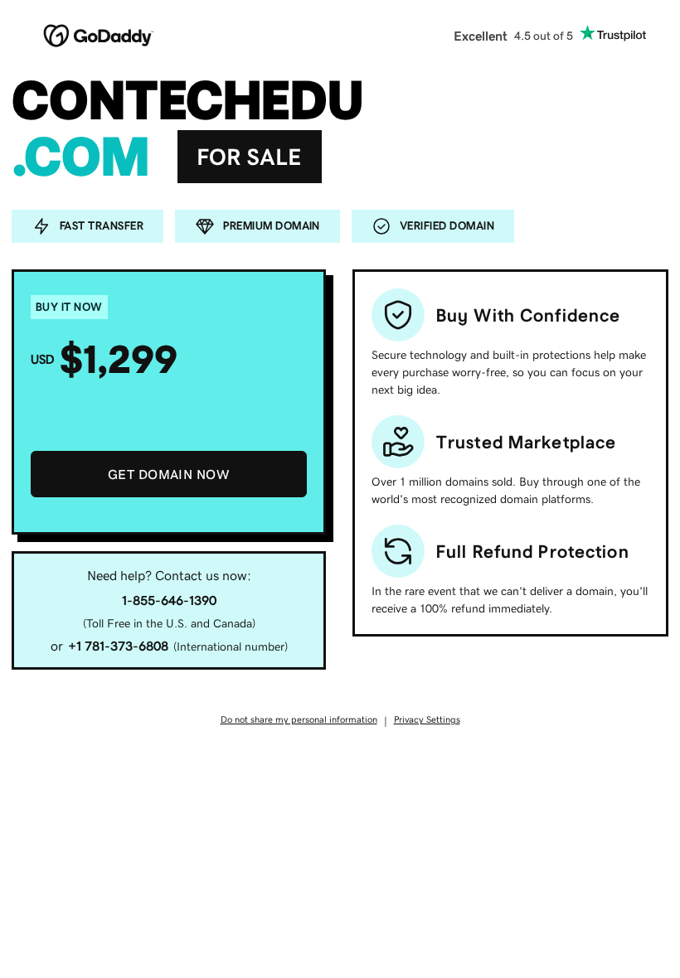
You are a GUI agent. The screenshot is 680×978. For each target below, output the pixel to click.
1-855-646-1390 (169, 600)
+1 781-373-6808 (118, 645)
